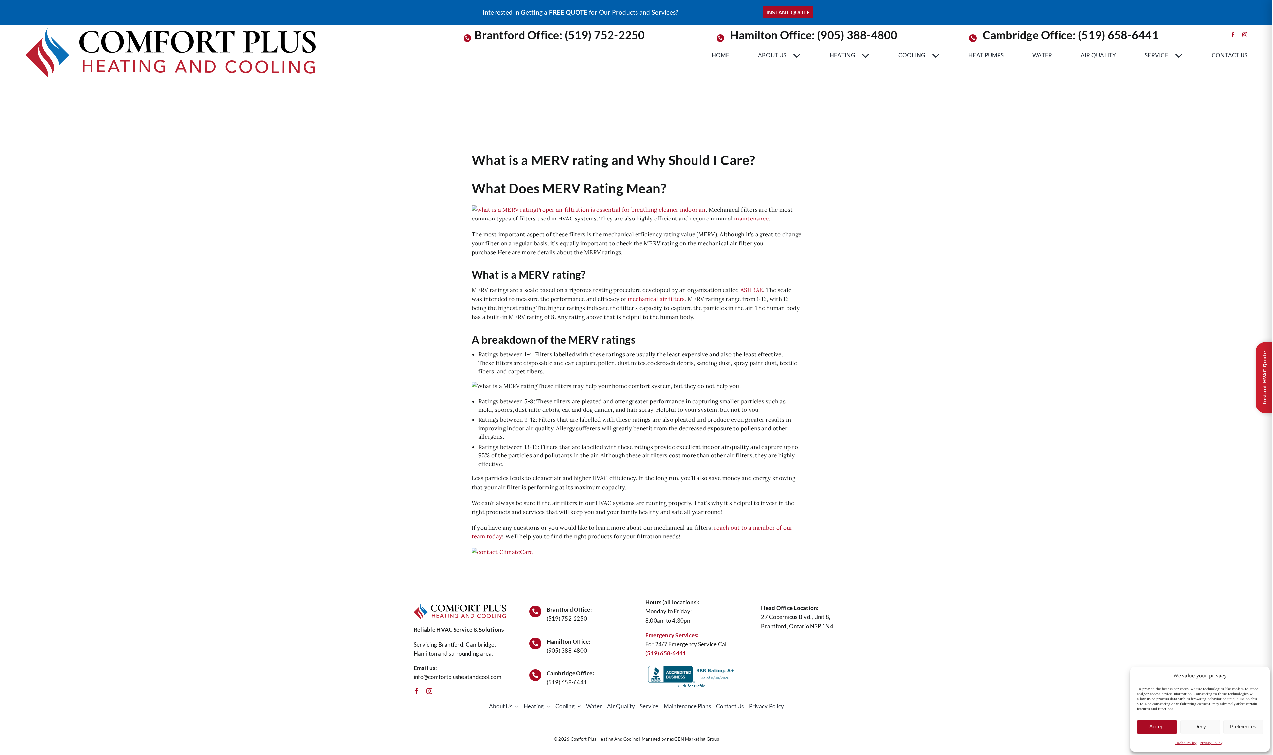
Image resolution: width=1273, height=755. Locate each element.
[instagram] (1244, 34)
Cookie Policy (1185, 743)
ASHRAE (751, 290)
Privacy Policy (1211, 743)
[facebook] (1233, 34)
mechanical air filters (656, 299)
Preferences (1243, 726)
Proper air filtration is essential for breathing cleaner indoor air (621, 209)
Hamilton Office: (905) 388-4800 (814, 35)
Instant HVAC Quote (1264, 377)
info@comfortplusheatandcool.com (457, 676)
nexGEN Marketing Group (693, 739)
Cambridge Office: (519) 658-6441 (1071, 35)
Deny (1200, 726)
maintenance (751, 218)
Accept (1157, 726)
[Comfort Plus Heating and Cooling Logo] (171, 30)
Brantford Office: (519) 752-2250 (559, 35)
